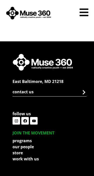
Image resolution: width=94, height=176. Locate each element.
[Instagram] (16, 121)
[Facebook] (25, 121)
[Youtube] (34, 121)
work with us (26, 159)
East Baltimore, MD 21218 (38, 81)
